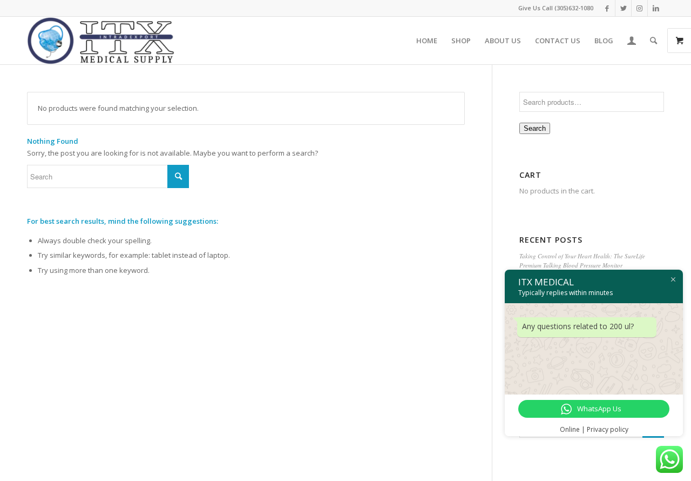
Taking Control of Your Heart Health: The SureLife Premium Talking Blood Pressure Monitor (582, 260)
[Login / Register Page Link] (631, 40)
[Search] (653, 40)
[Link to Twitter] (623, 8)
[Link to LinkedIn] (656, 8)
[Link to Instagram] (639, 8)
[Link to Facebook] (607, 8)
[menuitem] (426, 40)
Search (535, 128)
